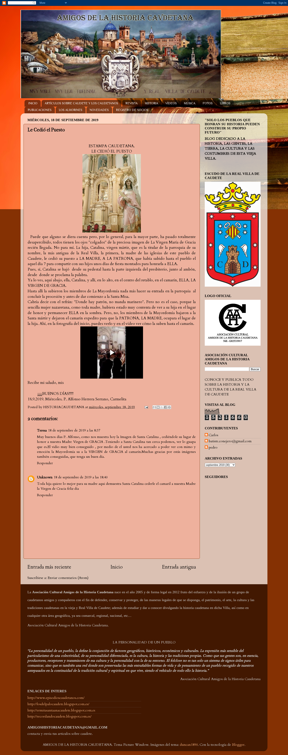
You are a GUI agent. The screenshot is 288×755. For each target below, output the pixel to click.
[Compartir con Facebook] (166, 407)
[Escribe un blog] (158, 407)
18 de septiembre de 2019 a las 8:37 (74, 430)
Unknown (45, 477)
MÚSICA (189, 103)
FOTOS (208, 103)
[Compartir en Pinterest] (169, 407)
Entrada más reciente (49, 567)
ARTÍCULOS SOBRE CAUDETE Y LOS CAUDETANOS (81, 103)
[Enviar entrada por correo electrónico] (146, 407)
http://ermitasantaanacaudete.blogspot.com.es (61, 710)
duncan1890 (189, 744)
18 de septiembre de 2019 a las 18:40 (81, 477)
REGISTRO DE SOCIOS (132, 110)
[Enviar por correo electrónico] (154, 407)
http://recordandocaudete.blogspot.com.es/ (59, 716)
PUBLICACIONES (40, 110)
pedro (213, 447)
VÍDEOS (171, 103)
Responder (45, 463)
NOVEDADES (99, 110)
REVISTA (131, 103)
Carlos (213, 435)
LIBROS (225, 103)
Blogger (238, 744)
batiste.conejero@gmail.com (230, 441)
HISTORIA (151, 103)
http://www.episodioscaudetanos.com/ (55, 697)
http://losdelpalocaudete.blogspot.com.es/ (58, 704)
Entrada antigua (179, 567)
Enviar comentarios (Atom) (68, 577)
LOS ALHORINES (70, 110)
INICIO (32, 103)
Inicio (116, 567)
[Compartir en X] (162, 407)
